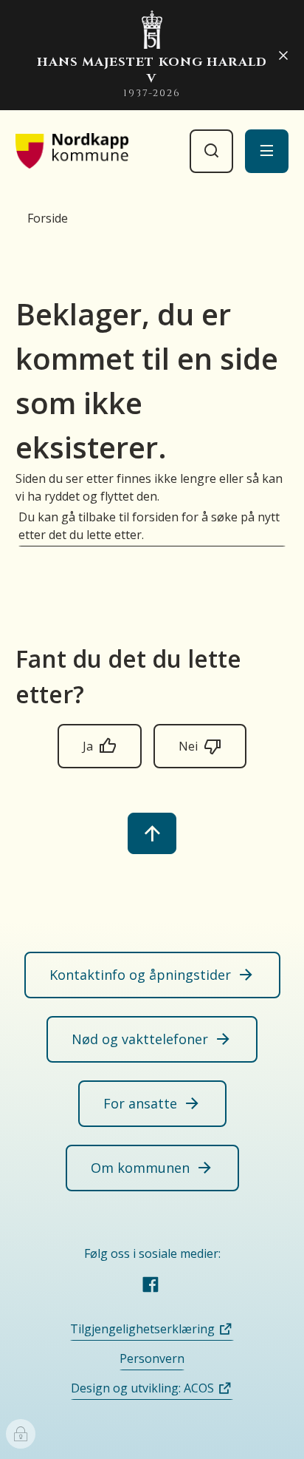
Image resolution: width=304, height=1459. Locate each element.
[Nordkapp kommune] (72, 151)
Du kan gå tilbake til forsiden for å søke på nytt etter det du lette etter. (149, 526)
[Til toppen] (152, 833)
